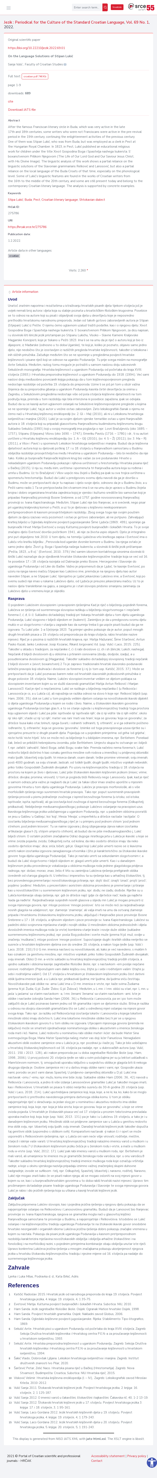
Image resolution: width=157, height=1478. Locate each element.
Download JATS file (22, 110)
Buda (28, 200)
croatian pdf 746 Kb (35, 76)
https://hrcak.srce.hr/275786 (27, 227)
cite (10, 101)
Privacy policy (136, 1456)
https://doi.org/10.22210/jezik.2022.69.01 (36, 48)
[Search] (105, 7)
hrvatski (117, 7)
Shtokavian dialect (92, 200)
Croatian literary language (59, 200)
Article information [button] (24, 292)
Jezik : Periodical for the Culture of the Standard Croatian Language (64, 22)
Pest (36, 200)
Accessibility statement (108, 1456)
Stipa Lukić (15, 200)
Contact (96, 1461)
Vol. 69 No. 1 (137, 22)
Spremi (143, 1473)
